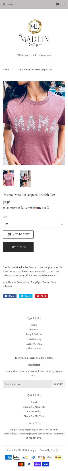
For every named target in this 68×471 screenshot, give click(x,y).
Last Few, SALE (34, 343)
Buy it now (18, 247)
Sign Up (58, 384)
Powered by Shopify (49, 450)
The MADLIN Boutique (25, 450)
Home (6, 69)
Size (5, 217)
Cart (62, 4)
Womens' (34, 329)
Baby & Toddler (34, 334)
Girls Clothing (34, 339)
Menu (10, 4)
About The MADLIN (34, 416)
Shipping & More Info (34, 407)
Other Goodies (34, 348)
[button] (34, 207)
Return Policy (34, 411)
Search (34, 402)
